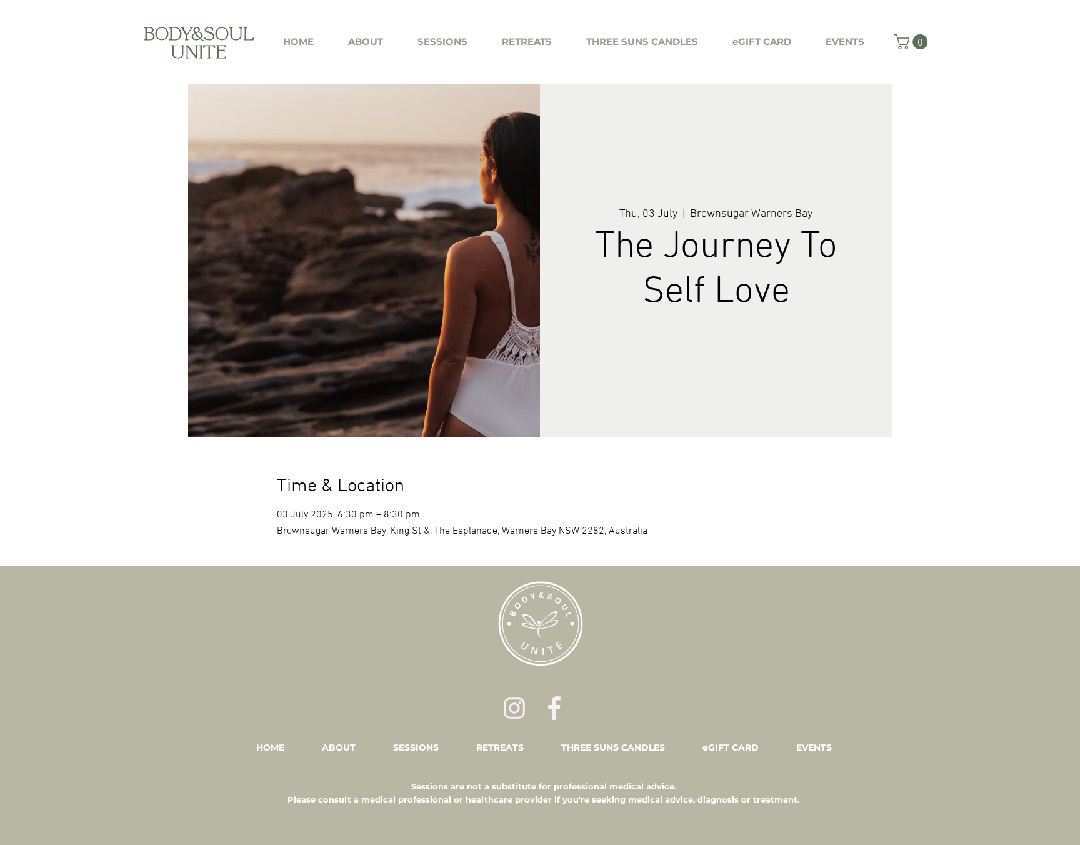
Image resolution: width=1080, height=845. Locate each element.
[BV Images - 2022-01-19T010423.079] (554, 708)
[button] (912, 41)
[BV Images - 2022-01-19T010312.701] (514, 708)
